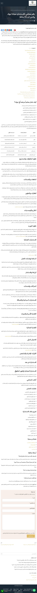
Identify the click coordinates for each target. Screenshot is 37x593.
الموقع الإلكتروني (32, 508)
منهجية (21, 589)
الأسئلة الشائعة (5, 589)
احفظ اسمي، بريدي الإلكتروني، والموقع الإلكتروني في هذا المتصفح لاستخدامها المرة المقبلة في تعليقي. (19, 533)
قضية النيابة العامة (8, 336)
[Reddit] (5, 30)
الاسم (33, 498)
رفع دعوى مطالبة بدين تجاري (21, 236)
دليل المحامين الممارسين (31, 442)
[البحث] (2, 554)
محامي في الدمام (33, 575)
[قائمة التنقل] (2, 3)
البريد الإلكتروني (32, 503)
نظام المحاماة (33, 444)
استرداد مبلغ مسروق (28, 350)
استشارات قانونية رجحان (18, 592)
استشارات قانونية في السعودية (29, 589)
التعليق (33, 513)
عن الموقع (20, 590)
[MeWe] (11, 30)
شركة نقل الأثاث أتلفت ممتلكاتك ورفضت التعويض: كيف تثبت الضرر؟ (25, 567)
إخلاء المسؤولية (16, 589)
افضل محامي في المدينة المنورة (31, 579)
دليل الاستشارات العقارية (19, 206)
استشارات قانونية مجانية (28, 10)
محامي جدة (34, 577)
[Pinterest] (9, 30)
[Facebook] (2, 30)
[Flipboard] (15, 30)
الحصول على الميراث (15, 324)
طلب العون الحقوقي (32, 447)
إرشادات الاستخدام (26, 590)
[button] (34, 590)
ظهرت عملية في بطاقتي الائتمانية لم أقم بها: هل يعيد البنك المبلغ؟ (25, 569)
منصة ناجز (33, 449)
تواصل (11, 589)
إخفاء (30, 48)
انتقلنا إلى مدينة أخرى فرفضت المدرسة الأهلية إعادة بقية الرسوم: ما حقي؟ (24, 564)
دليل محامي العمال (32, 255)
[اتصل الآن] (2, 591)
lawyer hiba (31, 20)
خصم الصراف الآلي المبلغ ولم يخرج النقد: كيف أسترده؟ (27, 562)
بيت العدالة (33, 10)
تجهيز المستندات (9, 590)
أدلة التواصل (15, 590)
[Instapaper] (13, 30)
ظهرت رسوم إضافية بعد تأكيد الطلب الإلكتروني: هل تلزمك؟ (26, 560)
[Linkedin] (7, 30)
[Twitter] (3, 30)
